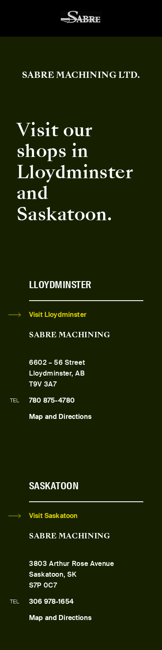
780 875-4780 (52, 400)
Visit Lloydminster (57, 314)
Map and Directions (60, 416)
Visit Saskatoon (53, 515)
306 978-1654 (51, 601)
